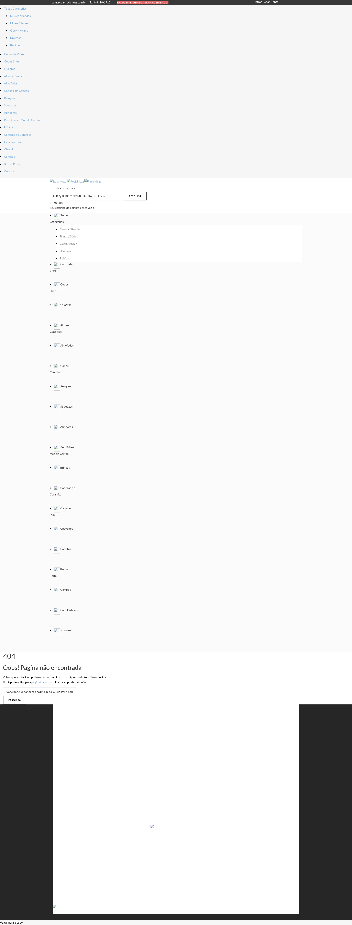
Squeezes (10, 105)
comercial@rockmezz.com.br (69, 2)
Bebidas (15, 45)
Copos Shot (11, 61)
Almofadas (11, 83)
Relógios (9, 98)
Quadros (9, 68)
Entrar (258, 1)
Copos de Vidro (14, 54)
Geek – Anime (19, 30)
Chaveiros (10, 149)
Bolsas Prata (12, 164)
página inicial (39, 682)
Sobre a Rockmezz (68, 780)
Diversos (15, 37)
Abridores (10, 112)
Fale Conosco (65, 802)
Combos (9, 171)
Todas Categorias (15, 8)
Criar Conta (271, 1)
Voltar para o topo (11, 922)
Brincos (9, 127)
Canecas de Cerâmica (17, 134)
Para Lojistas (65, 809)
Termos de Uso (66, 787)
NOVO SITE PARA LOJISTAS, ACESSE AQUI (142, 2)
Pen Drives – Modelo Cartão (22, 120)
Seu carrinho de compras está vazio (72, 207)
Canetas (9, 156)
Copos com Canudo (16, 90)
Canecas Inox (12, 142)
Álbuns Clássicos (15, 76)
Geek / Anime (65, 743)
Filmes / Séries (19, 23)
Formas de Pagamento (71, 794)
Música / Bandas (20, 15)
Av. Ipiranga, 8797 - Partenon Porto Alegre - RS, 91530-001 (90, 895)
